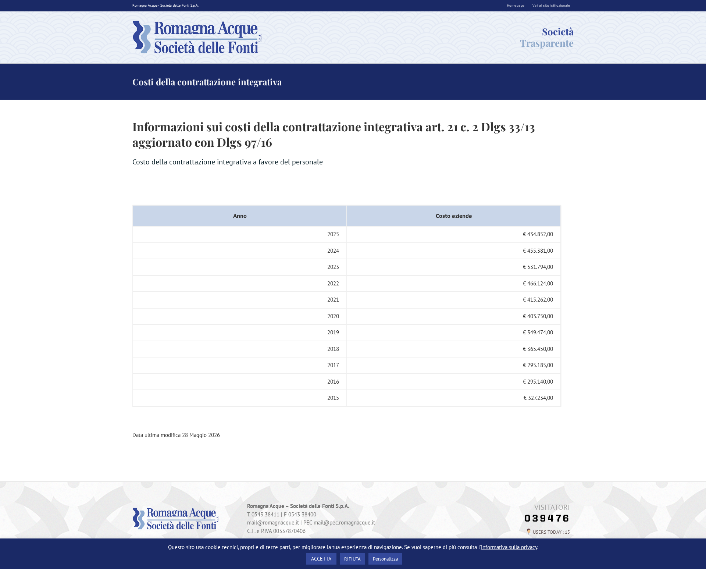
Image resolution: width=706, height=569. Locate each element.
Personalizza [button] (385, 559)
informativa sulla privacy (509, 547)
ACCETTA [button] (321, 558)
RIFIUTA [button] (352, 559)
